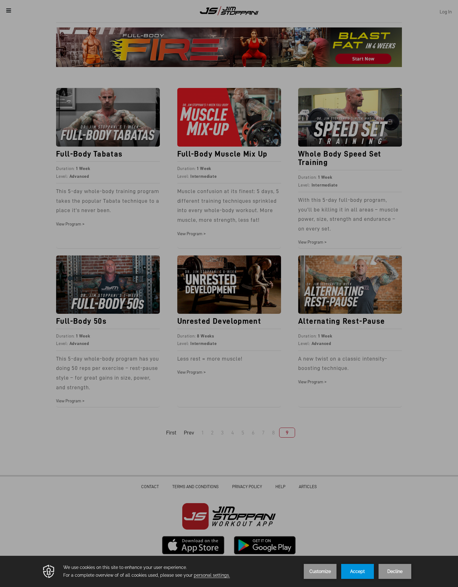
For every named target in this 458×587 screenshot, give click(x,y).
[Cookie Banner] (229, 571)
